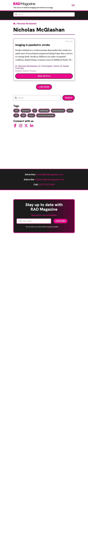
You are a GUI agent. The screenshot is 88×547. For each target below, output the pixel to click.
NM (16, 115)
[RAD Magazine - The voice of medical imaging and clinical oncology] (24, 4)
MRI (16, 111)
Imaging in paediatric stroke (32, 45)
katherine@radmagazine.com (49, 179)
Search (68, 98)
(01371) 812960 (47, 184)
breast (70, 111)
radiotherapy (44, 111)
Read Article (44, 76)
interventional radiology (46, 115)
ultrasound (25, 111)
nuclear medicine (58, 111)
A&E (23, 115)
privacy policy (53, 227)
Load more (44, 87)
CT (35, 111)
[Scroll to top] (82, 541)
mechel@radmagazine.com (49, 174)
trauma (31, 115)
